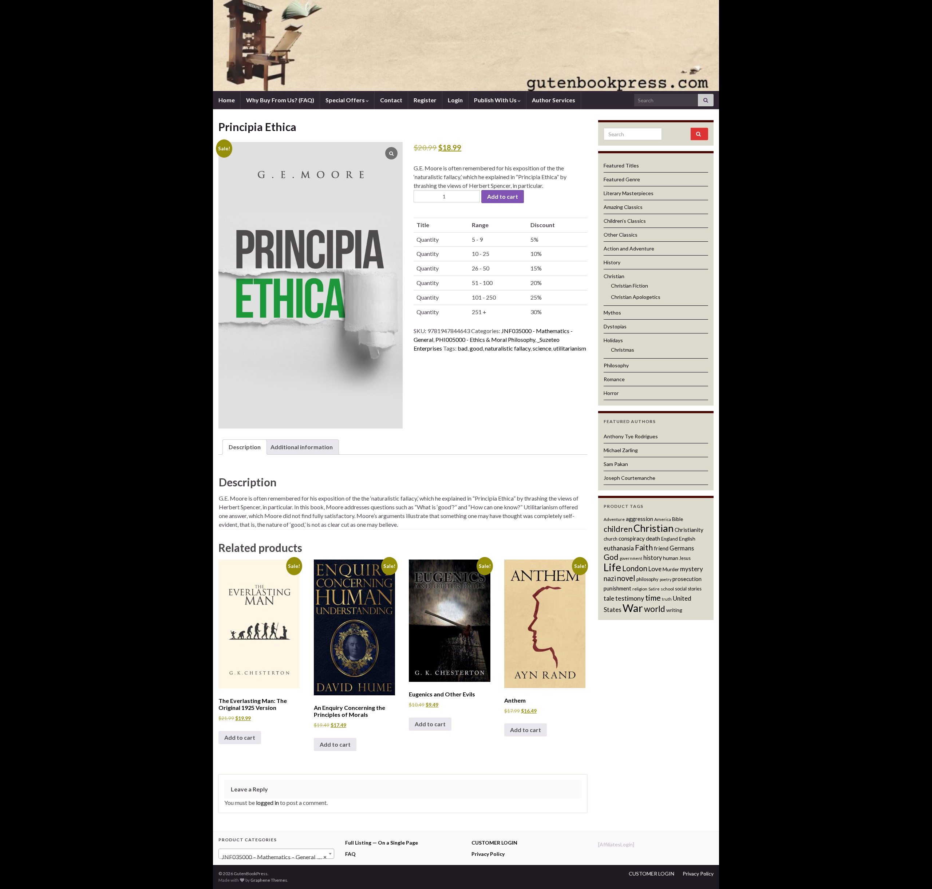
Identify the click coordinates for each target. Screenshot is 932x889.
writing (674, 610)
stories (695, 589)
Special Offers (345, 99)
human (670, 558)
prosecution (687, 579)
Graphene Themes (268, 880)
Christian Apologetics (635, 297)
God (611, 557)
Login (455, 99)
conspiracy (632, 538)
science (542, 348)
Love (655, 569)
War (633, 607)
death (653, 538)
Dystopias (615, 326)
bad (462, 348)
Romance (614, 379)
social (681, 589)
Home (226, 99)
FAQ (350, 854)
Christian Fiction (629, 285)
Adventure (614, 519)
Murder (671, 569)
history (652, 557)
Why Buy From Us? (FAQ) (280, 99)
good (476, 348)
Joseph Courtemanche (629, 478)
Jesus (685, 558)
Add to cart (502, 196)
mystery (691, 569)
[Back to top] (916, 873)
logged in (267, 802)
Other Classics (620, 235)
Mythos (612, 312)
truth (667, 599)
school (667, 589)
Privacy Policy (488, 854)
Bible (677, 519)
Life (612, 567)
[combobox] (276, 854)
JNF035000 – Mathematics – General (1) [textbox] (274, 856)
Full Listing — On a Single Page (381, 842)
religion (639, 589)
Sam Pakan (616, 464)
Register (425, 99)
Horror (611, 393)
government (631, 558)
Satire (654, 588)
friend (661, 548)
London (634, 568)
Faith (644, 547)
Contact (391, 99)
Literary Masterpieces (628, 193)
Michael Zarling (621, 450)
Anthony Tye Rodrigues (631, 436)
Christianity (689, 529)
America (662, 519)
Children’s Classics (625, 221)
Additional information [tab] (301, 446)
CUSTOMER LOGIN (494, 842)
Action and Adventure (629, 248)
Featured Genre (622, 179)
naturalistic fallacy (507, 348)
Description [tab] (245, 446)
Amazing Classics (623, 207)
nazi (610, 578)
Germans (682, 548)
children (618, 529)
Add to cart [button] (239, 737)
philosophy (647, 579)
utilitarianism (569, 348)
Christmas (622, 350)
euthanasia (619, 548)
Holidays (613, 340)
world (654, 609)
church (610, 539)
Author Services (553, 99)
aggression (639, 518)
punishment (617, 588)
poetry (665, 579)
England (669, 539)
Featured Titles (621, 165)
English (687, 539)
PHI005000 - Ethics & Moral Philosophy (485, 339)
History (612, 262)
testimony (629, 598)
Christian (614, 276)
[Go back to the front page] (466, 45)
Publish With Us (496, 99)
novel (626, 578)
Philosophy (616, 365)
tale (609, 598)
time (653, 597)
